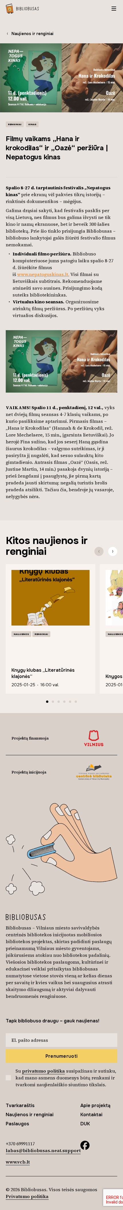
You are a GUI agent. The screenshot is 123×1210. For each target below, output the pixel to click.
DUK (85, 1124)
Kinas (32, 124)
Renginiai (14, 124)
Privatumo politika (27, 1196)
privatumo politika (43, 1071)
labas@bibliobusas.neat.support (43, 1150)
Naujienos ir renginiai (32, 33)
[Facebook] (85, 1145)
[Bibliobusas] (22, 8)
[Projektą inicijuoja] (93, 772)
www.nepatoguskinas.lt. (43, 274)
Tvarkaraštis (20, 1106)
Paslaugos (17, 1124)
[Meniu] (113, 8)
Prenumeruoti (61, 1056)
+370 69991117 (20, 1143)
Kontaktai (91, 1115)
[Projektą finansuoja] (94, 738)
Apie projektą (95, 1106)
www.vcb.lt (18, 1162)
